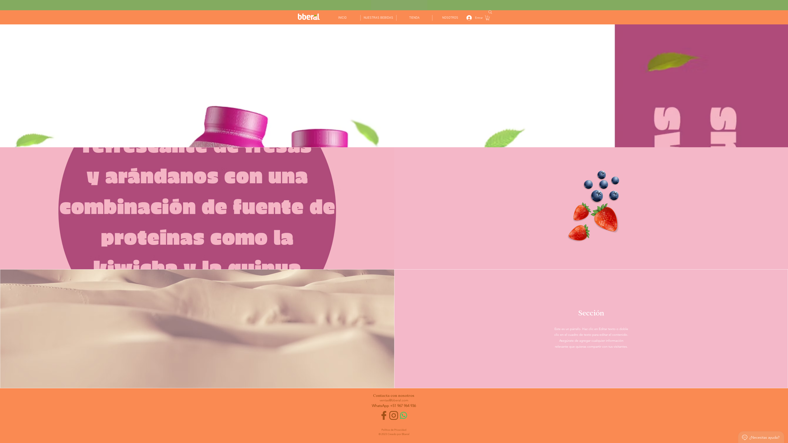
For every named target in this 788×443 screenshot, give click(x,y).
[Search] (490, 12)
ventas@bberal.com (394, 400)
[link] (487, 18)
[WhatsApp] (403, 415)
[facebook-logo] (383, 415)
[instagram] (393, 415)
